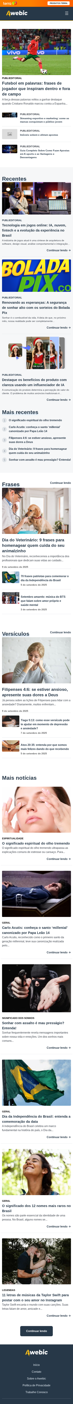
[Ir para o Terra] (10, 3)
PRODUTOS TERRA (58, 3)
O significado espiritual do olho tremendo (35, 420)
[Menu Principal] (66, 14)
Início (36, 1364)
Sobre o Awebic (36, 1378)
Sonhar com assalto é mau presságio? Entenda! (40, 459)
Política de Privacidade (36, 1385)
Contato (36, 1371)
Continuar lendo (57, 250)
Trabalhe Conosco (36, 1392)
